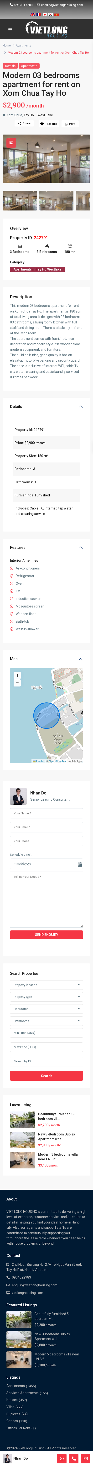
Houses (12, 1400)
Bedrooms (21, 1009)
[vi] (56, 14)
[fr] (38, 14)
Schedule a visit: (21, 854)
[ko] (50, 14)
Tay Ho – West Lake (38, 115)
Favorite (52, 124)
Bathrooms (21, 1021)
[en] (33, 14)
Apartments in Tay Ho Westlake (37, 269)
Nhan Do (38, 792)
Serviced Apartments (22, 1393)
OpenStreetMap (58, 761)
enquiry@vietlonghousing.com (62, 5)
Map (14, 659)
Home (7, 45)
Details (16, 406)
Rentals (10, 66)
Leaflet (40, 761)
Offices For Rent (18, 1428)
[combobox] (46, 985)
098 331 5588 (23, 5)
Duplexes (13, 1414)
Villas (10, 1407)
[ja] (44, 14)
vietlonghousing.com (27, 1293)
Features (18, 547)
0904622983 (21, 1277)
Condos (12, 1421)
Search (46, 1076)
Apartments (23, 45)
